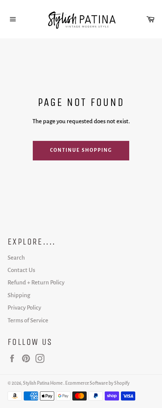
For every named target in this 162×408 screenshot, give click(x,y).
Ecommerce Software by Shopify (97, 383)
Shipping (19, 295)
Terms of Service (28, 320)
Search (16, 257)
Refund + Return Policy (36, 282)
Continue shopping (81, 150)
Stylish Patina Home (43, 383)
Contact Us (21, 270)
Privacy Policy (24, 307)
